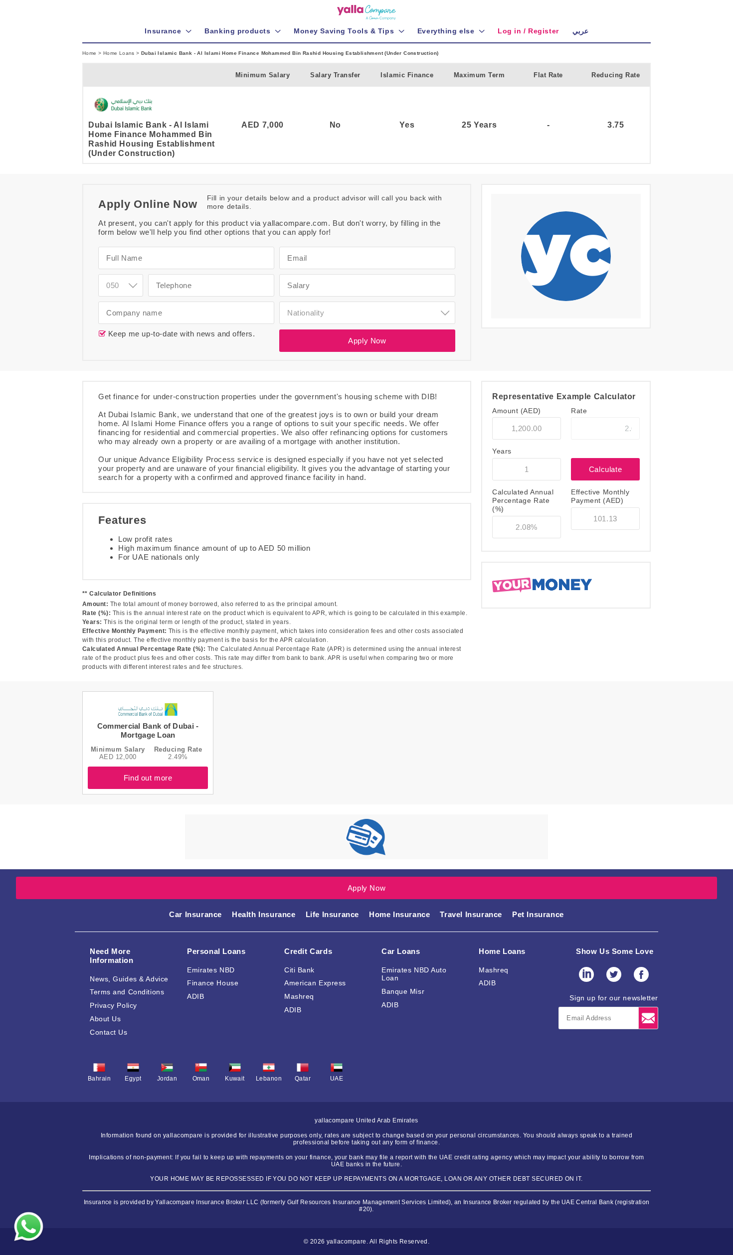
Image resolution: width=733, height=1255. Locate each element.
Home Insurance (399, 914)
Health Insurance (264, 914)
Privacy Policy (113, 1005)
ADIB (195, 996)
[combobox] (120, 285)
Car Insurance (195, 914)
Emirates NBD (211, 970)
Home (90, 53)
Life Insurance (332, 914)
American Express (315, 983)
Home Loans (119, 53)
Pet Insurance (538, 914)
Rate (579, 411)
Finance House (212, 983)
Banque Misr (402, 991)
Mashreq (299, 996)
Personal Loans (216, 951)
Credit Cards (308, 951)
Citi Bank (299, 970)
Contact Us (109, 1032)
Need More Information (112, 955)
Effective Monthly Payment (600, 496)
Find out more (148, 778)
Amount (516, 411)
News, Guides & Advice (129, 979)
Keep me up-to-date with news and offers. (180, 333)
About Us (105, 1019)
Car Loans (400, 951)
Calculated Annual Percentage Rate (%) (523, 500)
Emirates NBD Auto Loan (414, 974)
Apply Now (367, 340)
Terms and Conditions (127, 992)
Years (502, 451)
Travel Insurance (471, 914)
